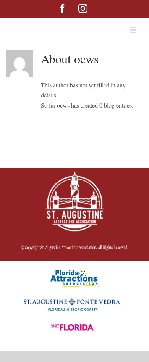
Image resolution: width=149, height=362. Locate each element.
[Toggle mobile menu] (134, 30)
